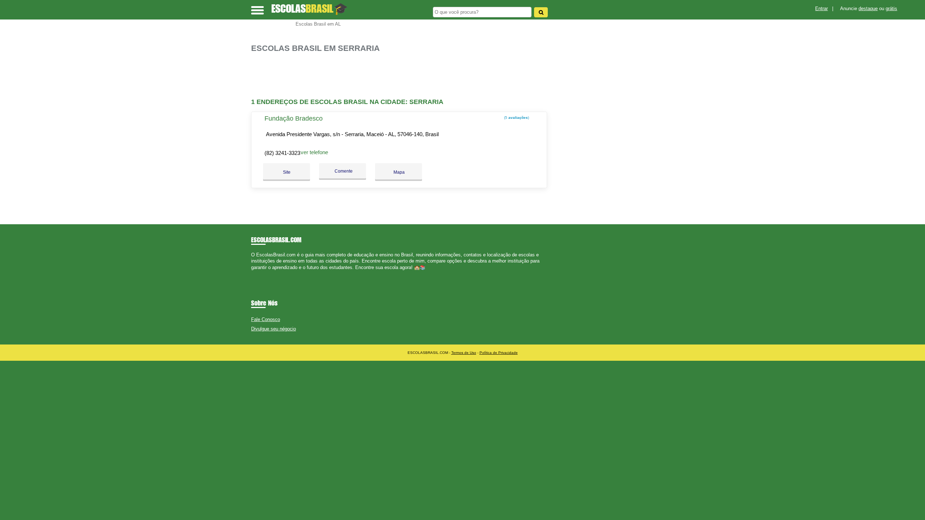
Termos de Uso (463, 353)
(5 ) (516, 118)
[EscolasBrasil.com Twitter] (256, 273)
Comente (343, 171)
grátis (891, 8)
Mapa (398, 172)
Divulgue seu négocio (273, 329)
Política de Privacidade (498, 353)
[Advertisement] (403, 75)
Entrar (821, 8)
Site (287, 172)
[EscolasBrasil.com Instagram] (259, 273)
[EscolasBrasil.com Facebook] (252, 273)
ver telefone (314, 152)
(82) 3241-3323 (282, 153)
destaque (868, 8)
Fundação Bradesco (293, 118)
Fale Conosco (265, 319)
